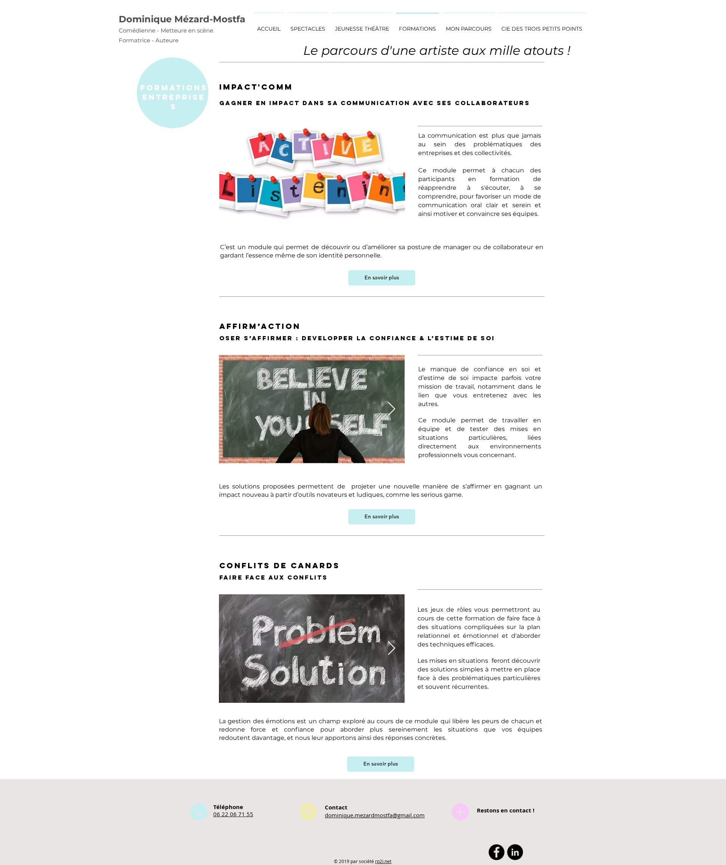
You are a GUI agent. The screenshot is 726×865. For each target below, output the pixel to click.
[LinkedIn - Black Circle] (515, 852)
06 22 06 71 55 (233, 814)
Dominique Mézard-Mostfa (182, 19)
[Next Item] (392, 175)
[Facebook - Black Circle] (496, 852)
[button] (468, 25)
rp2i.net (383, 861)
